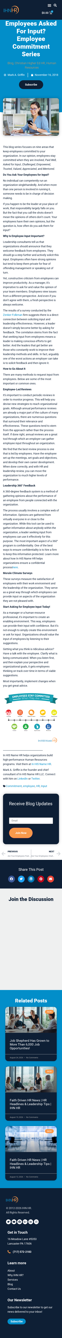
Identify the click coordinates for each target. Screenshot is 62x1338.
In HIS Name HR (41, 764)
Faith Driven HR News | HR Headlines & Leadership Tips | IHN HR (30, 1104)
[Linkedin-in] (30, 1221)
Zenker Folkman (12, 314)
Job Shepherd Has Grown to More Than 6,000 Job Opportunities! (29, 1044)
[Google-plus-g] (25, 1221)
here (15, 567)
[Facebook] (19, 1221)
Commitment (14, 786)
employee (29, 786)
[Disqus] (31, 943)
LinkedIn (22, 778)
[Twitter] (8, 1221)
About (11, 1270)
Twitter (35, 778)
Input (44, 786)
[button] (49, 5)
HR (38, 786)
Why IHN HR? (16, 1275)
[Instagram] (36, 1221)
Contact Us (14, 1288)
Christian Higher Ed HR (30, 63)
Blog (10, 63)
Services (13, 1279)
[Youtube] (14, 1221)
